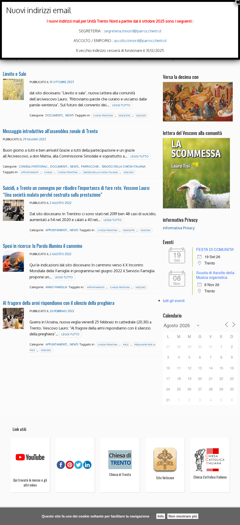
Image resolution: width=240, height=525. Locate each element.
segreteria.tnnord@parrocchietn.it (132, 31)
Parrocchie (90, 166)
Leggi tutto (121, 105)
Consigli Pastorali (33, 166)
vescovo (141, 115)
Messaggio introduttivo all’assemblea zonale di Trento (50, 130)
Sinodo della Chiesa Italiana (124, 166)
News (69, 115)
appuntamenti (30, 172)
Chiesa (48, 172)
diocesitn (124, 115)
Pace (126, 344)
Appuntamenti (56, 230)
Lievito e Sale (14, 73)
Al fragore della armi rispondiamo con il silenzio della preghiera (58, 302)
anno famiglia (56, 287)
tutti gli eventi (174, 300)
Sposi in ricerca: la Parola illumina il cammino (42, 245)
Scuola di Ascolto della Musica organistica (215, 275)
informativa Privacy (179, 228)
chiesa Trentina (103, 115)
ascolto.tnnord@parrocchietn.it (140, 40)
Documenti (54, 115)
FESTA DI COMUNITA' (215, 249)
